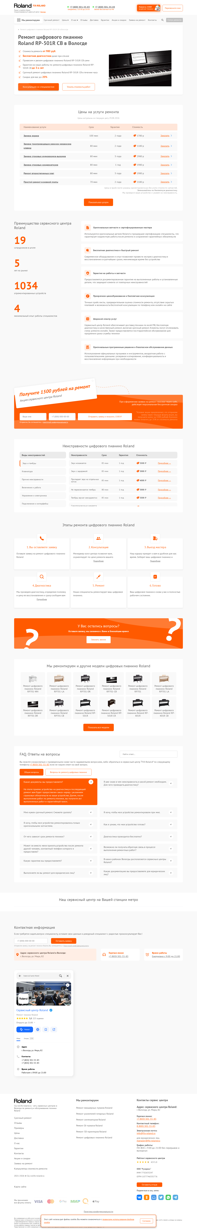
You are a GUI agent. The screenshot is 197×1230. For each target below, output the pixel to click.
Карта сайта (20, 1186)
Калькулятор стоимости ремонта (30, 1168)
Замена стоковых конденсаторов (41, 164)
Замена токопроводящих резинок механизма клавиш (47, 145)
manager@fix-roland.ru (148, 1140)
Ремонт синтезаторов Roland (91, 1119)
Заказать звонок (98, 639)
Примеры (19, 1128)
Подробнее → (164, 463)
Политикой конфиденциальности (76, 946)
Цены (64, 20)
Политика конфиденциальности (98, 1211)
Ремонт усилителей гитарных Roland (94, 1113)
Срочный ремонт (51, 20)
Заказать (165, 135)
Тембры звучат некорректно (84, 497)
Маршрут (27, 1029)
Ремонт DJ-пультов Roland (89, 1125)
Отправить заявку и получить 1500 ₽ (105, 416)
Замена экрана (31, 135)
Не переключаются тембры (83, 489)
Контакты (152, 20)
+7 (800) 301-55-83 (80, 7)
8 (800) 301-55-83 (146, 1126)
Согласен (146, 1221)
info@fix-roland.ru (146, 1133)
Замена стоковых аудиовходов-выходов (45, 156)
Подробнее (98, 561)
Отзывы (83, 20)
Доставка (94, 20)
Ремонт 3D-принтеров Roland (91, 1131)
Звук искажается (78, 463)
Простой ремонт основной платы (41, 181)
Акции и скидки (119, 20)
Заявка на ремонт (137, 20)
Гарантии (105, 20)
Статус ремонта (174, 20)
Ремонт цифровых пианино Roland (94, 1137)
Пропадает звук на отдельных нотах (85, 480)
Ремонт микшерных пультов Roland (94, 1107)
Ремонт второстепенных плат (39, 173)
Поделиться (139, 1197)
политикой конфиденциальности (55, 422)
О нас (73, 20)
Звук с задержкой (79, 471)
